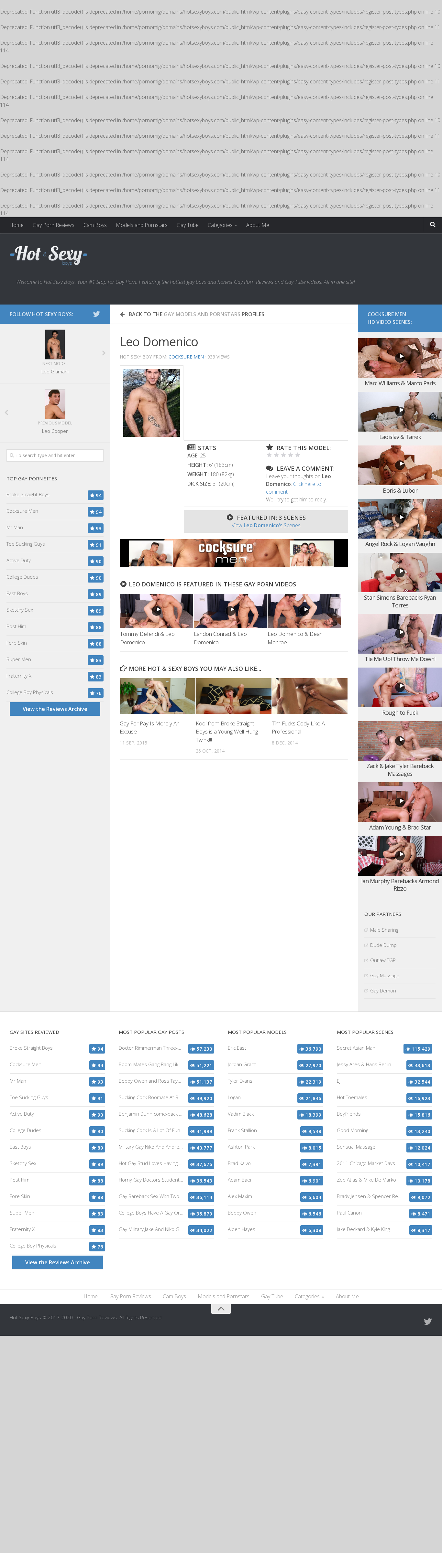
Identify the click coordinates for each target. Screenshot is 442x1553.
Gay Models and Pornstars (202, 314)
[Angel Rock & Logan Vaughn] (400, 519)
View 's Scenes (266, 525)
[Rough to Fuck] (400, 687)
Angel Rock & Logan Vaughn (400, 544)
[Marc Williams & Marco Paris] (400, 358)
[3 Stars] (283, 455)
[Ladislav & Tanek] (400, 412)
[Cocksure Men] (234, 565)
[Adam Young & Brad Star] (400, 802)
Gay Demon (383, 990)
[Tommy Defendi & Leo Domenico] (156, 611)
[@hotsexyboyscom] (96, 314)
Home (16, 225)
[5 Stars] (297, 455)
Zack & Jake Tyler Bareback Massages (400, 769)
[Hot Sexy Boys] (48, 256)
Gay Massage (384, 975)
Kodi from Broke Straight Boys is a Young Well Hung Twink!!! (227, 732)
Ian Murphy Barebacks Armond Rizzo (400, 884)
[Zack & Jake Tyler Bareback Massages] (400, 741)
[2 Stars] (276, 455)
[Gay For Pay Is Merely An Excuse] (157, 696)
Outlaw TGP (383, 960)
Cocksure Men (186, 357)
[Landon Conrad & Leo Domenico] (230, 611)
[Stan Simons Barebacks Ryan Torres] (400, 573)
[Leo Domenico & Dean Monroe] (304, 611)
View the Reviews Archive (55, 708)
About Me (257, 225)
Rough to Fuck (400, 712)
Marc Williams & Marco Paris (400, 383)
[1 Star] (269, 455)
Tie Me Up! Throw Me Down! (400, 659)
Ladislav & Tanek (400, 437)
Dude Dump (383, 945)
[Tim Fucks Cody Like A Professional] (310, 696)
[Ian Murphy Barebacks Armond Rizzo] (400, 856)
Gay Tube (188, 225)
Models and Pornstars (142, 225)
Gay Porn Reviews (53, 225)
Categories (220, 225)
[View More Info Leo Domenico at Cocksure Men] (151, 402)
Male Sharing (384, 929)
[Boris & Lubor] (400, 465)
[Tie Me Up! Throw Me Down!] (400, 634)
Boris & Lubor (400, 490)
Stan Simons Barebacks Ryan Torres (400, 601)
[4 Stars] (290, 455)
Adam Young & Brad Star (400, 827)
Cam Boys (95, 225)
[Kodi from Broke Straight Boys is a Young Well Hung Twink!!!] (233, 696)
